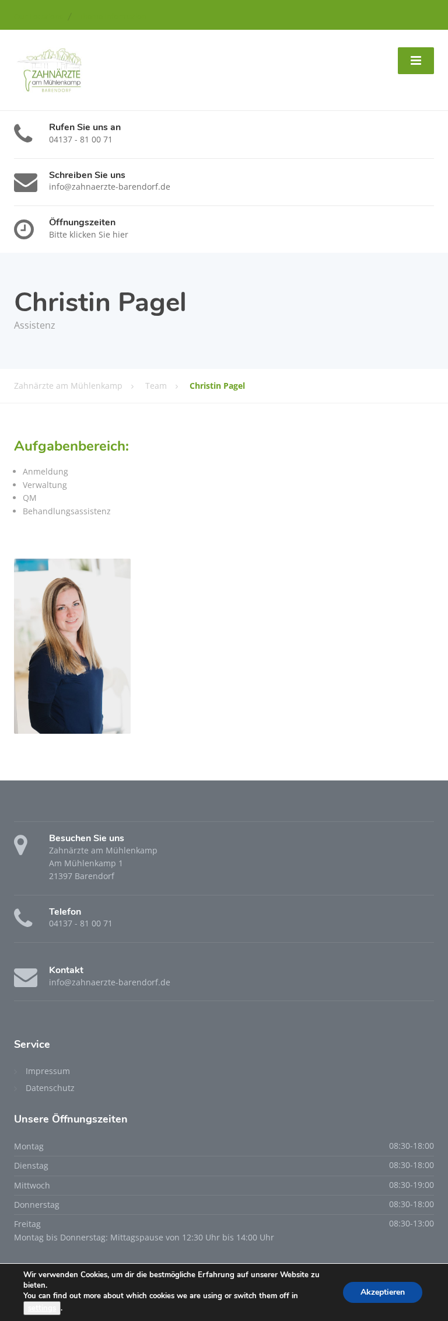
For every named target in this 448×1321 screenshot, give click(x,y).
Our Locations (38, 16)
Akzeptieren (382, 1292)
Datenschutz (50, 1087)
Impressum (48, 1070)
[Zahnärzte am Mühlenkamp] (48, 69)
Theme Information (112, 16)
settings (42, 1308)
